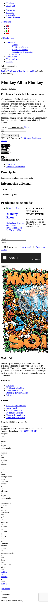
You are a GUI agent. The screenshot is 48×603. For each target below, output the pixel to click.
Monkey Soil (11, 57)
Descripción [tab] (11, 164)
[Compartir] (33, 3)
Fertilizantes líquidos (20, 47)
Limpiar (27, 127)
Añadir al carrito (11, 136)
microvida (16, 54)
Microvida (10, 395)
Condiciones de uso (14, 410)
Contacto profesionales (16, 406)
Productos (10, 42)
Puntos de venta (13, 17)
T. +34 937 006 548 (28, 431)
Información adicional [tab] (15, 167)
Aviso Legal (11, 408)
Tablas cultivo (12, 59)
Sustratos (15, 45)
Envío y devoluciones (15, 415)
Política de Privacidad (15, 417)
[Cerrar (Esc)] (39, 3)
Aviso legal (26, 247)
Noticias (9, 61)
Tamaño (4, 127)
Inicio (3, 71)
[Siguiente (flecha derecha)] (43, 301)
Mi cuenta (10, 15)
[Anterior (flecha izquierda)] (4, 301)
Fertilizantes (12, 71)
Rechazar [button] (5, 595)
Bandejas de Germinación (17, 393)
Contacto (10, 12)
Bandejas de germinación (22, 52)
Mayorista (10, 10)
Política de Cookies (14, 413)
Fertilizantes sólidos (20, 49)
